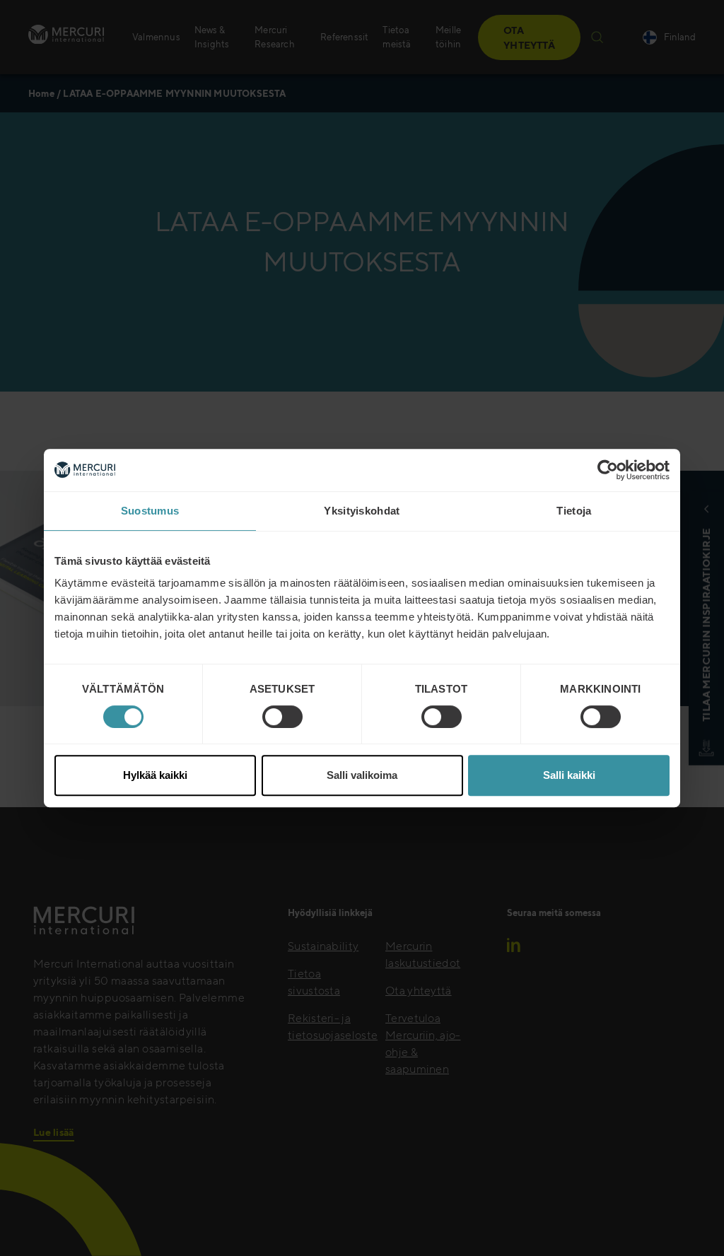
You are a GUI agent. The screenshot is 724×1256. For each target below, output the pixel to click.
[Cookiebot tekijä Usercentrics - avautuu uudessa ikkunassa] (608, 470)
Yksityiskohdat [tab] (361, 511)
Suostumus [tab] (150, 511)
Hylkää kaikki (155, 775)
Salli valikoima (362, 775)
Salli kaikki (569, 775)
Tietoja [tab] (573, 511)
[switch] (282, 716)
